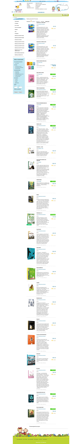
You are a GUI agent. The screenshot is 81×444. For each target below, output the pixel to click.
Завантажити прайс (39, 3)
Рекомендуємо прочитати (42, 89)
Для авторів (25, 439)
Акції (15, 31)
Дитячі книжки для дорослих (19, 52)
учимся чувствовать (18, 75)
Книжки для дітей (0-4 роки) (19, 35)
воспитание (17, 71)
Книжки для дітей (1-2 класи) (19, 41)
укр (19, 1)
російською (42, 21)
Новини (28, 4)
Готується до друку (18, 27)
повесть (16, 79)
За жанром (16, 77)
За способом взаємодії (18, 61)
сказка (16, 81)
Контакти (37, 7)
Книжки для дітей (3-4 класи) (19, 43)
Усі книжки (28, 6)
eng (20, 1)
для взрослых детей (18, 66)
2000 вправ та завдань (41, 43)
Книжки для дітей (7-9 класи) (19, 47)
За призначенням (17, 70)
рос (17, 1)
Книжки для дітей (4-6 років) (19, 37)
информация (17, 72)
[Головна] (13, 17)
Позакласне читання (18, 39)
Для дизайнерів (30, 439)
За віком (15, 64)
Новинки (16, 29)
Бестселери (17, 25)
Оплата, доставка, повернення (41, 4)
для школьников (17, 68)
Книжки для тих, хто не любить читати (18, 50)
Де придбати (38, 6)
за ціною (33, 21)
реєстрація (44, 1)
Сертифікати (45, 439)
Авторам (28, 5)
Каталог (15, 17)
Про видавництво (30, 3)
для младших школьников (19, 67)
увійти (40, 1)
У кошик (54, 28)
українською (47, 21)
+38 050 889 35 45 (41, 12)
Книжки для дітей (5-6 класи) (19, 45)
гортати (29, 224)
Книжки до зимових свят (19, 54)
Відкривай (39, 104)
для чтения (17, 63)
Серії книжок (17, 21)
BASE (15, 84)
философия (17, 82)
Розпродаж (16, 33)
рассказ (16, 80)
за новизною (38, 21)
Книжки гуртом (38, 5)
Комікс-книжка (40, 62)
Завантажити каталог (30, 7)
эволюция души (17, 76)
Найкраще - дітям (40, 148)
